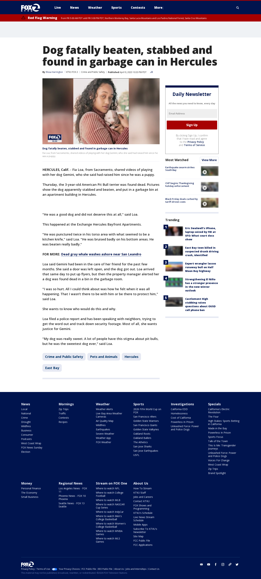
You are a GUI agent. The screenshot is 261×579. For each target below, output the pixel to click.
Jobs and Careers (143, 497)
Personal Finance (31, 488)
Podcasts (26, 439)
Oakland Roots (141, 433)
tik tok (230, 564)
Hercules (131, 357)
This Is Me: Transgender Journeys (222, 447)
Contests (64, 417)
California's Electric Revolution (219, 410)
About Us (140, 483)
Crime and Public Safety (93, 72)
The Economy (29, 492)
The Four (213, 416)
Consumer (27, 434)
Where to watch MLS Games (108, 540)
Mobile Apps (140, 524)
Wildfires (26, 426)
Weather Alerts (104, 409)
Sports (138, 404)
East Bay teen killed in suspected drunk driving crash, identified (202, 251)
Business (26, 430)
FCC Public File (141, 540)
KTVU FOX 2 (72, 72)
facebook (216, 564)
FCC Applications (143, 544)
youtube (208, 564)
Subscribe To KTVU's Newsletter (145, 530)
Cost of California (181, 417)
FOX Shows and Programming (142, 507)
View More (209, 160)
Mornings (66, 404)
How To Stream (142, 488)
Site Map (138, 536)
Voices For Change (219, 460)
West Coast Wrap (31, 443)
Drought (26, 422)
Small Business (29, 497)
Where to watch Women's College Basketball (111, 525)
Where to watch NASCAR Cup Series (110, 506)
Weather (103, 404)
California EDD (179, 409)
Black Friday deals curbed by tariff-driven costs (181, 200)
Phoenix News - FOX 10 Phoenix (72, 497)
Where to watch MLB (108, 500)
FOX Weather (103, 442)
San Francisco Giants (145, 425)
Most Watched (176, 160)
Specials (214, 404)
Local (24, 409)
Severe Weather (105, 433)
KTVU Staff (139, 492)
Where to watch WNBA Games (109, 532)
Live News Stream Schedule (143, 518)
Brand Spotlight (217, 473)
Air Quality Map (104, 421)
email (201, 564)
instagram (223, 564)
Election (25, 451)
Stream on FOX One (111, 483)
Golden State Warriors (146, 421)
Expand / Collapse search (238, 7)
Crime (24, 417)
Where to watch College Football (109, 494)
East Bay (52, 368)
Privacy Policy (195, 142)
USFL (136, 455)
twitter (237, 564)
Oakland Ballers (142, 438)
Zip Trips (64, 409)
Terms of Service (194, 145)
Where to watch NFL (108, 488)
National (26, 413)
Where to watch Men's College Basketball (109, 517)
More (158, 8)
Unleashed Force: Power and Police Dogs (185, 427)
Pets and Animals (103, 357)
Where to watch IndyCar (110, 511)
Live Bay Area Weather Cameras (109, 415)
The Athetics (140, 442)
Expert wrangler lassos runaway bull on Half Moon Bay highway (200, 267)
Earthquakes (103, 429)
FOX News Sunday (31, 447)
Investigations (182, 404)
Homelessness (179, 413)
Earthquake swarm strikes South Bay (180, 169)
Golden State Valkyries (146, 429)
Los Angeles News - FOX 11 (73, 490)
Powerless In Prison (182, 422)
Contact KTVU (141, 501)
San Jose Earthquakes (145, 450)
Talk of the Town (218, 441)
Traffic (62, 413)
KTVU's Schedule (143, 513)
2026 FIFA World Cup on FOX (147, 410)
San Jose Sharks (142, 446)
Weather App (103, 438)
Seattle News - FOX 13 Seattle (72, 505)
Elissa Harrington (54, 72)
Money (26, 483)
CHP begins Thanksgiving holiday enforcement (179, 185)
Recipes (63, 422)
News (25, 404)
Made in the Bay (217, 428)
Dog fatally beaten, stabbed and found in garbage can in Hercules (85, 148)
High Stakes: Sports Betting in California (223, 422)
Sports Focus (215, 437)
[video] (210, 171)
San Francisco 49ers (144, 416)
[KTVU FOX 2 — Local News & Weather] (33, 7)
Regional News (70, 483)
